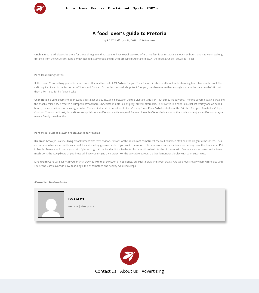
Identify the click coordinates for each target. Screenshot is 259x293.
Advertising (153, 272)
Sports (138, 8)
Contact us (105, 272)
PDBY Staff (113, 40)
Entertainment (118, 8)
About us (129, 272)
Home (70, 8)
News (83, 8)
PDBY (151, 8)
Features (97, 8)
